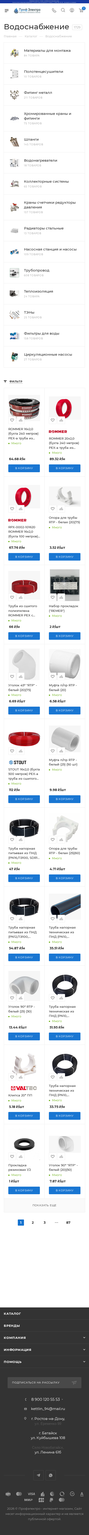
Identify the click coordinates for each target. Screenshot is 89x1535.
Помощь (13, 1362)
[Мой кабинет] (72, 11)
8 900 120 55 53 (45, 1399)
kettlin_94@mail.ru (48, 1408)
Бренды (12, 1325)
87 (68, 1222)
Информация (18, 1350)
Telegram (38, 1475)
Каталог (12, 1313)
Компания (15, 1338)
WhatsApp (51, 1475)
